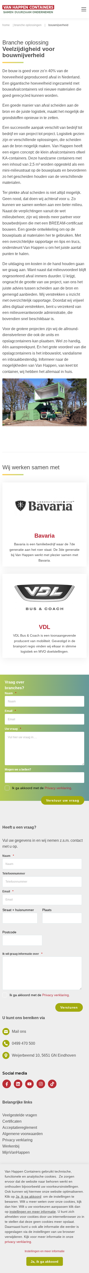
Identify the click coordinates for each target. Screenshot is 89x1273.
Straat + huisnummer (18, 910)
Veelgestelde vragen (19, 1115)
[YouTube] (29, 1084)
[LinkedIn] (18, 1084)
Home (6, 25)
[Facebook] (6, 1084)
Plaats (47, 910)
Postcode (9, 932)
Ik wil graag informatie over (22, 954)
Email (10, 711)
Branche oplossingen (28, 25)
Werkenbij (10, 1146)
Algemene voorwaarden (22, 1134)
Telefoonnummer (13, 873)
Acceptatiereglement (19, 1127)
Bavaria (44, 535)
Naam (10, 693)
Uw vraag (13, 729)
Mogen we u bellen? (18, 769)
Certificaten (12, 1121)
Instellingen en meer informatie (45, 1251)
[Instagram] (41, 1084)
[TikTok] (52, 1084)
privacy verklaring (18, 1242)
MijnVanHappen (16, 1152)
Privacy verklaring (58, 788)
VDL (44, 627)
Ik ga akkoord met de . (39, 995)
